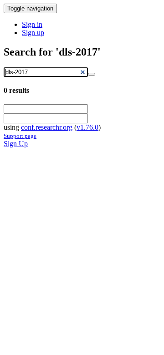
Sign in (32, 24)
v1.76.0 (87, 127)
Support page (20, 135)
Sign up (33, 32)
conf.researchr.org (46, 127)
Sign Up (16, 143)
